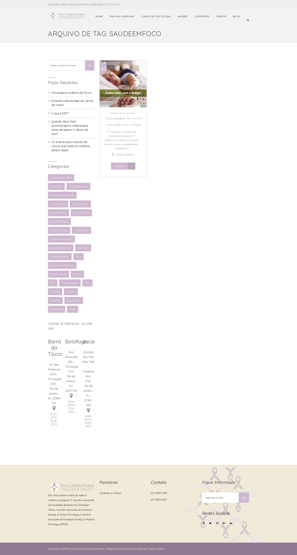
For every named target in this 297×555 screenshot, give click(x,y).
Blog (236, 16)
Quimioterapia (73, 300)
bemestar (116, 131)
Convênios (201, 16)
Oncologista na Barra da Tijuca (71, 92)
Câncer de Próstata (59, 221)
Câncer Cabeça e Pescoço (62, 195)
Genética (77, 274)
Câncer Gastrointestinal (61, 239)
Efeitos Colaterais (59, 274)
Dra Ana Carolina (122, 16)
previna (109, 144)
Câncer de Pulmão (59, 230)
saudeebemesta (129, 144)
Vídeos (72, 309)
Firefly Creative (156, 548)
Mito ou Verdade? (70, 283)
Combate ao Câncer (110, 493)
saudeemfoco (121, 148)
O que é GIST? (60, 113)
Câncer (221, 16)
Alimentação (56, 186)
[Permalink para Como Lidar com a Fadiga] (123, 106)
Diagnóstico (83, 248)
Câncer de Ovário (81, 212)
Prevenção (55, 300)
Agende (183, 16)
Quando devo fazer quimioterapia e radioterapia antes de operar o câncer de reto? (69, 128)
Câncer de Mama (80, 204)
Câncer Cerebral (58, 204)
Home (99, 16)
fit (133, 136)
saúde (117, 144)
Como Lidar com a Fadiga (123, 124)
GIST (53, 283)
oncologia (120, 140)
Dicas (78, 256)
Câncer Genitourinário (61, 248)
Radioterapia (57, 309)
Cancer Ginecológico (78, 186)
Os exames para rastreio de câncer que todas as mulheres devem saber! (70, 146)
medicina (109, 140)
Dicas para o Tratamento (62, 265)
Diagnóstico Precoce (60, 256)
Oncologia (55, 291)
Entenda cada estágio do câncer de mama (72, 103)
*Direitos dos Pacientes (61, 177)
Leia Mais (119, 166)
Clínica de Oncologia (156, 16)
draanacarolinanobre (119, 136)
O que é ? (71, 291)
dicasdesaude (129, 131)
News (87, 283)
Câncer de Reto (81, 230)
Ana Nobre (136, 118)
